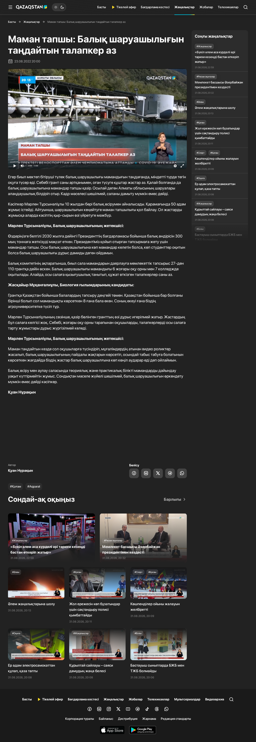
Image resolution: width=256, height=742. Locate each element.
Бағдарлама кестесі (155, 7)
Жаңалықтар (184, 7)
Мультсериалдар (187, 699)
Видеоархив (214, 699)
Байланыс (106, 719)
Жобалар (206, 7)
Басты (101, 7)
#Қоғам (15, 486)
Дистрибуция (127, 719)
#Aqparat (33, 486)
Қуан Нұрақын (20, 470)
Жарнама (149, 719)
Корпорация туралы (79, 719)
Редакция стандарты (176, 719)
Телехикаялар (228, 7)
